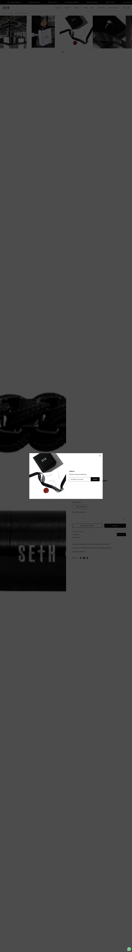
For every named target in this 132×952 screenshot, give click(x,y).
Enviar (95, 479)
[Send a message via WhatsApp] (129, 949)
